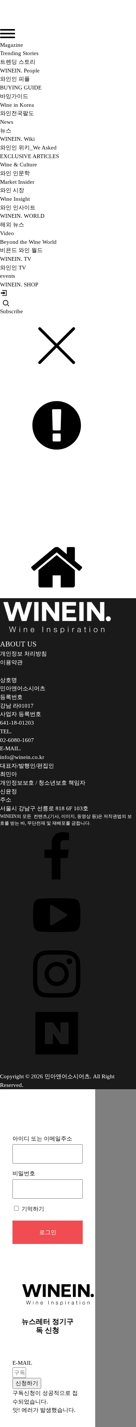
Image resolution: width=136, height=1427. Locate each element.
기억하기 (32, 1209)
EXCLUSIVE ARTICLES (29, 156)
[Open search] (6, 303)
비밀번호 (23, 1173)
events (7, 276)
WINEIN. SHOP (19, 285)
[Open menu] (7, 33)
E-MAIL (22, 1363)
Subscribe (11, 311)
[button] (26, 1383)
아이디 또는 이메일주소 (42, 1139)
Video (7, 233)
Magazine (11, 45)
